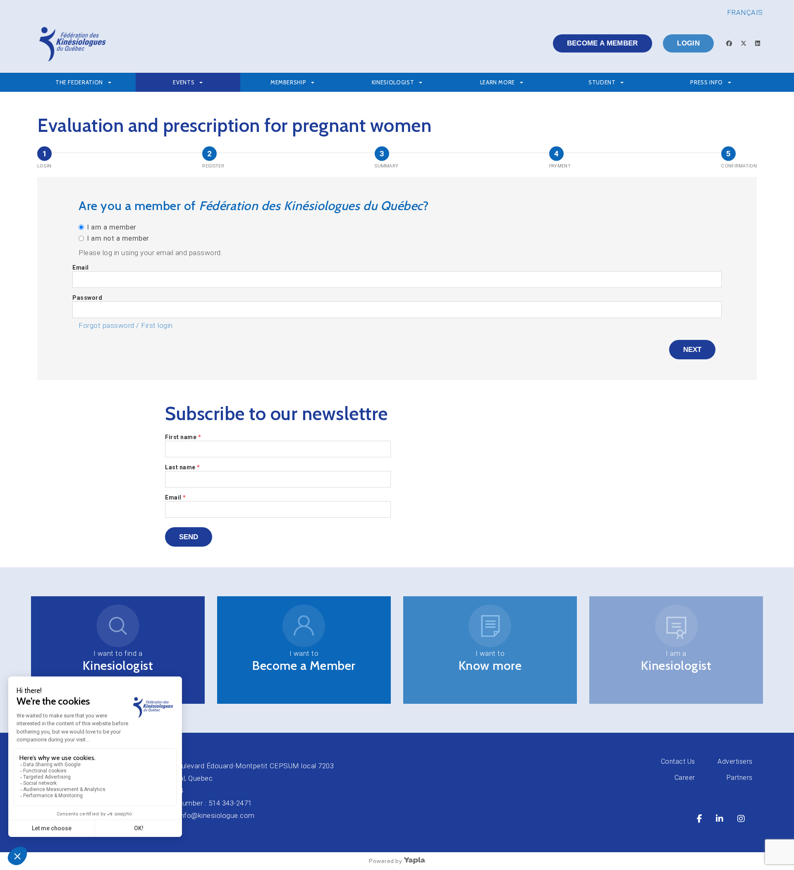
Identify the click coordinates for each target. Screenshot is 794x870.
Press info (706, 82)
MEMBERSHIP (288, 82)
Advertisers (735, 761)
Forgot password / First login (126, 325)
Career (684, 778)
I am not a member (118, 238)
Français (745, 12)
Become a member (602, 43)
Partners (740, 778)
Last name (182, 467)
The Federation (79, 82)
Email (80, 267)
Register (213, 166)
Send (188, 537)
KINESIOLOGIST (393, 82)
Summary (386, 166)
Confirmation (739, 166)
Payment (560, 166)
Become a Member (304, 665)
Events (183, 82)
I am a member (111, 227)
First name (183, 437)
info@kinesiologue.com (217, 815)
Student (602, 82)
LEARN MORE (497, 82)
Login (688, 43)
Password (87, 297)
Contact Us (678, 761)
